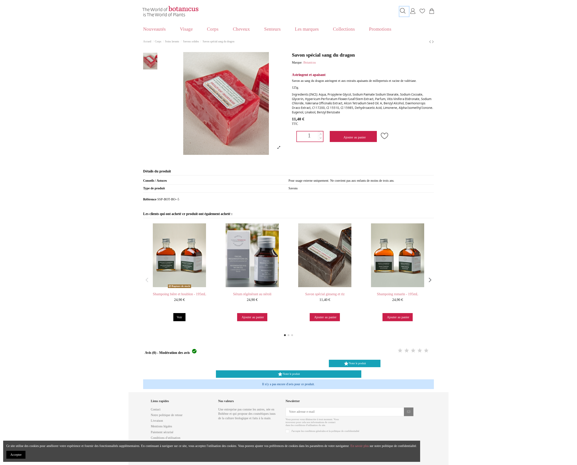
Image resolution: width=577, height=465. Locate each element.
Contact (155, 409)
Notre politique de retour (167, 415)
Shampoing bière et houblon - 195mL (179, 294)
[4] (419, 350)
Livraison (157, 420)
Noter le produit (354, 363)
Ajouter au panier (354, 137)
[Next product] (433, 41)
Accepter (16, 454)
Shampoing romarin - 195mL (397, 294)
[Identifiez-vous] (413, 13)
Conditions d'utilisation (165, 438)
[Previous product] (430, 41)
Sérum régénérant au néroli (252, 294)
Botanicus (309, 62)
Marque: (297, 62)
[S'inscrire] (408, 412)
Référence (149, 199)
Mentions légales (161, 426)
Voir (179, 317)
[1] (400, 350)
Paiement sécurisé (162, 432)
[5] (426, 350)
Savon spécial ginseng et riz (325, 294)
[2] (406, 350)
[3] (413, 350)
